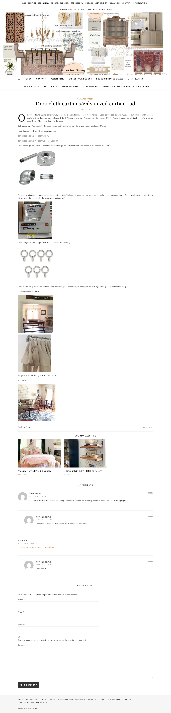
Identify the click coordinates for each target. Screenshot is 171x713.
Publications (115, 3)
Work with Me (66, 9)
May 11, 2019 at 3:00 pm (44, 565)
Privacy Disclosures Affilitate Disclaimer (93, 9)
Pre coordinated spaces (82, 3)
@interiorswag (26, 427)
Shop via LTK (128, 3)
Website (21, 624)
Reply (150, 493)
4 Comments (148, 427)
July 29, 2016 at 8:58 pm (44, 520)
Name (21, 599)
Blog (24, 3)
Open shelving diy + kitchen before (83, 470)
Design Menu (43, 3)
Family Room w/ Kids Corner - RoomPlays (36, 547)
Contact (32, 3)
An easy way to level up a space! (35, 470)
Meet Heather (101, 3)
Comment (22, 645)
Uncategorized (85, 99)
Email (21, 612)
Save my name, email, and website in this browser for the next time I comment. (52, 640)
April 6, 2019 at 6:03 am (26, 543)
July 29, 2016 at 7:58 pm (37, 496)
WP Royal (33, 708)
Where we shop (142, 3)
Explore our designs (60, 3)
